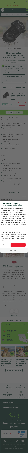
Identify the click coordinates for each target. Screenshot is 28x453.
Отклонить (6, 245)
